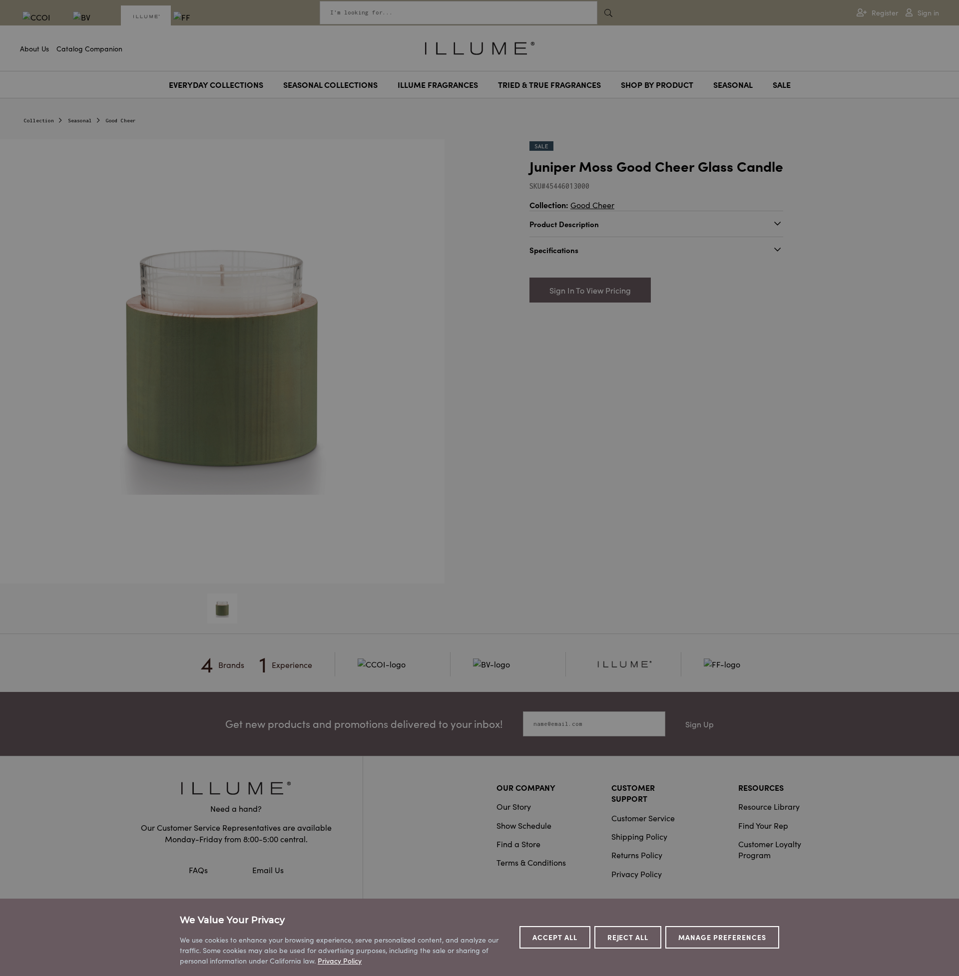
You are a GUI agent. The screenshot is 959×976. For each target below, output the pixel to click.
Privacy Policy (636, 873)
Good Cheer (121, 120)
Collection (39, 120)
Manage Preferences (722, 937)
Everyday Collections (216, 84)
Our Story (513, 806)
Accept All (554, 937)
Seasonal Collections (330, 84)
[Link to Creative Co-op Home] (236, 788)
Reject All (628, 937)
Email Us (268, 869)
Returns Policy (636, 854)
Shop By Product (657, 84)
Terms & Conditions (531, 862)
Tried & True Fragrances (549, 84)
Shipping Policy (639, 836)
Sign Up (699, 723)
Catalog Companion (89, 48)
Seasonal (733, 84)
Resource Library (769, 806)
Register (885, 12)
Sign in (928, 12)
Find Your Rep (763, 825)
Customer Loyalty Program (769, 849)
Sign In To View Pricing (590, 290)
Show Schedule (523, 825)
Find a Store (518, 843)
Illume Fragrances (438, 84)
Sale (782, 84)
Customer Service (643, 817)
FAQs (199, 869)
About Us (34, 48)
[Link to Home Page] (479, 46)
